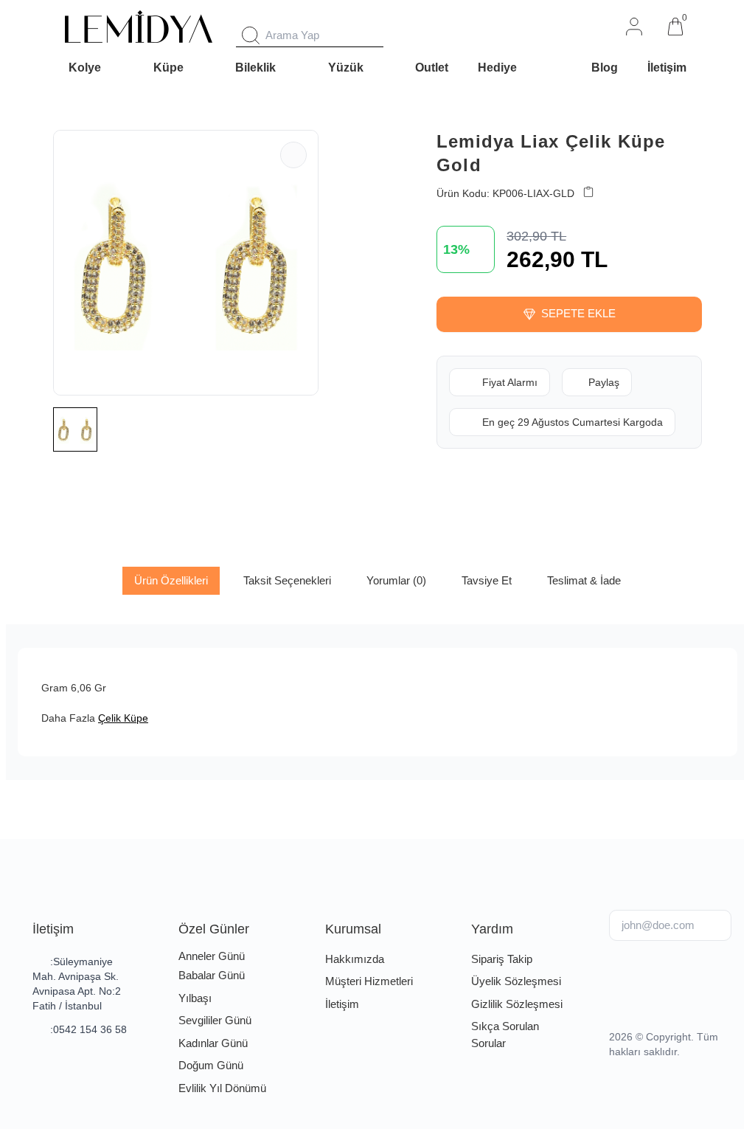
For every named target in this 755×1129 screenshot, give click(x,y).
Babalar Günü (211, 975)
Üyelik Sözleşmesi (516, 981)
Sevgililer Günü (214, 1020)
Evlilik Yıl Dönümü (222, 1088)
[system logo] (138, 26)
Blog (604, 67)
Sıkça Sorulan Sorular (505, 1034)
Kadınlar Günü (213, 1043)
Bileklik (255, 67)
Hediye (497, 67)
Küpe (168, 67)
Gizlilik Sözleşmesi (517, 1004)
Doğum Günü (210, 1065)
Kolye (85, 67)
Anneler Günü (211, 956)
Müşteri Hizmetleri (369, 981)
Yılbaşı (195, 998)
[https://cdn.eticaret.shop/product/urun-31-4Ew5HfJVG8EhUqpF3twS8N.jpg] (186, 263)
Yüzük (345, 67)
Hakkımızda (354, 959)
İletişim (666, 67)
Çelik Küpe (123, 718)
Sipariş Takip (501, 959)
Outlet (431, 67)
